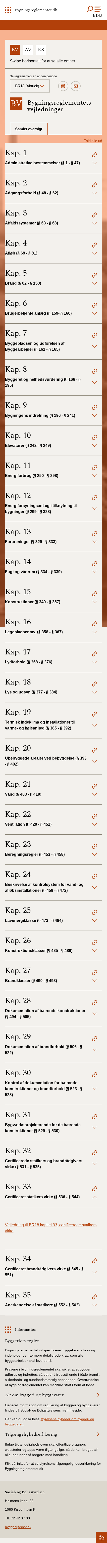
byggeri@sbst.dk (18, 1527)
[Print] (63, 86)
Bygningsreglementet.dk (36, 10)
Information (25, 1329)
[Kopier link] (95, 156)
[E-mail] (76, 86)
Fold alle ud (93, 141)
